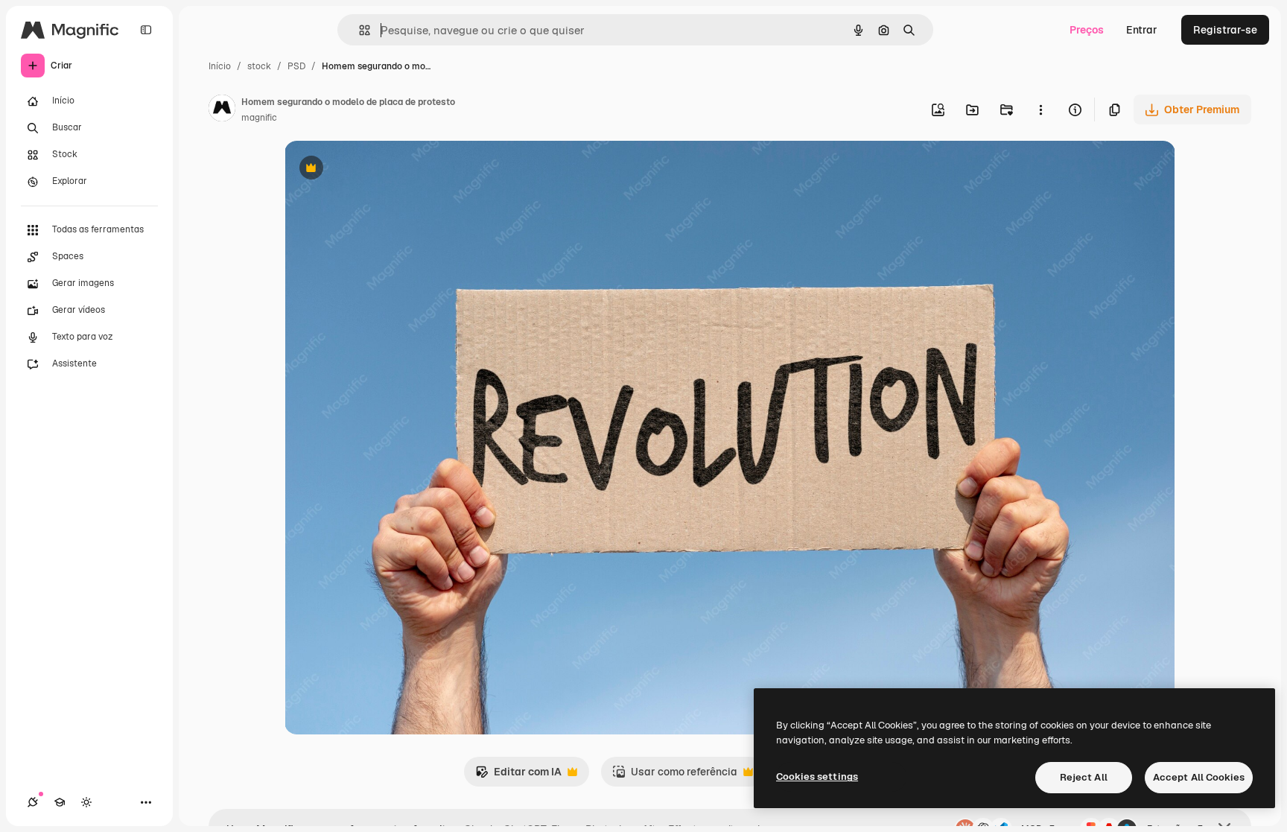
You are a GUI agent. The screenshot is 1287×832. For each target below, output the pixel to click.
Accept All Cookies (1199, 777)
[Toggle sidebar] (146, 30)
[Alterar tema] (86, 802)
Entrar (1141, 29)
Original (380, 169)
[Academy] (60, 802)
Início (220, 66)
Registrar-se (1225, 29)
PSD (296, 66)
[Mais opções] (1040, 109)
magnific (259, 118)
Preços (1087, 29)
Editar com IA (518, 776)
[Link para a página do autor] (222, 110)
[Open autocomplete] (358, 30)
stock (259, 66)
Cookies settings (817, 776)
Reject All (1084, 777)
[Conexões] (33, 802)
